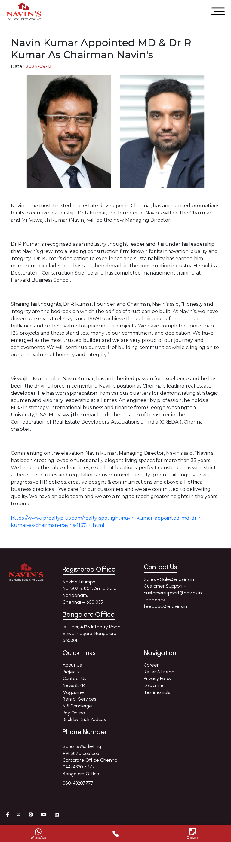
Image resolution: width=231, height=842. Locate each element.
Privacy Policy (157, 678)
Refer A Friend (159, 672)
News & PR (74, 685)
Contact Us (74, 678)
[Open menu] (218, 11)
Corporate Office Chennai (91, 760)
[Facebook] (7, 814)
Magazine (73, 692)
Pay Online (74, 713)
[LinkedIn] (57, 814)
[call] (115, 833)
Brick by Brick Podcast (85, 719)
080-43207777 (78, 783)
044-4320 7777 (79, 767)
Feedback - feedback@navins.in (165, 603)
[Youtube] (44, 814)
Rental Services (79, 699)
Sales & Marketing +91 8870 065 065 (82, 750)
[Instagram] (31, 814)
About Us (72, 665)
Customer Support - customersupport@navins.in (173, 589)
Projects (71, 672)
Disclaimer (154, 685)
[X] (18, 814)
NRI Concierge (77, 706)
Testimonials (157, 692)
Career (151, 665)
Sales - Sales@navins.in (169, 579)
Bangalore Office (81, 774)
